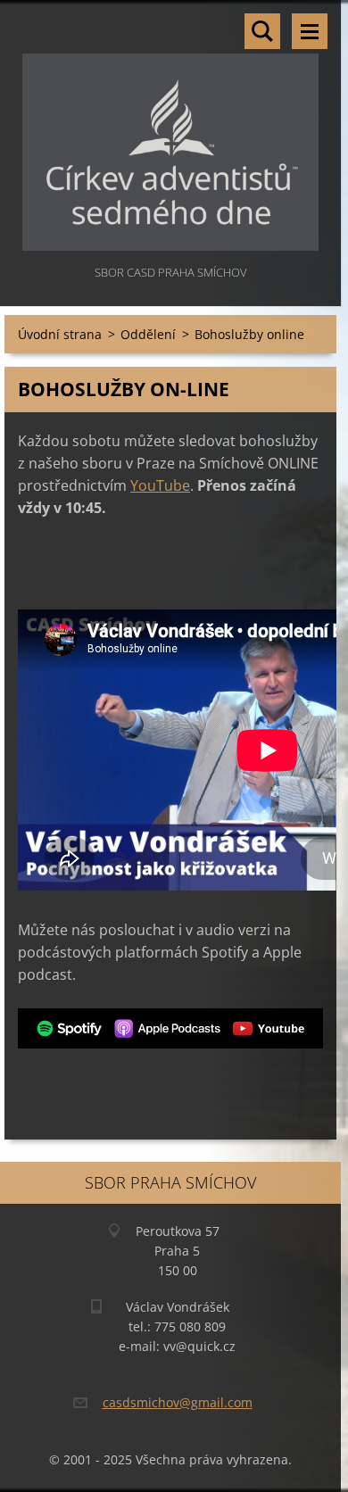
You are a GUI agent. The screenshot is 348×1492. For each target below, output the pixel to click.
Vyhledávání (262, 31)
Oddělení (148, 334)
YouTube (160, 485)
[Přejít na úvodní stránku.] (170, 130)
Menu (309, 31)
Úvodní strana (60, 334)
